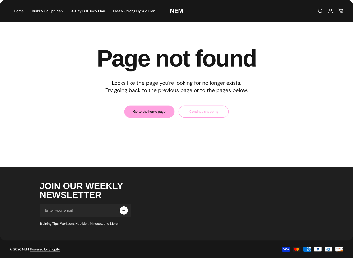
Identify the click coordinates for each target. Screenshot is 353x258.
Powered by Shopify (45, 249)
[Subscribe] (124, 210)
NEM (176, 11)
